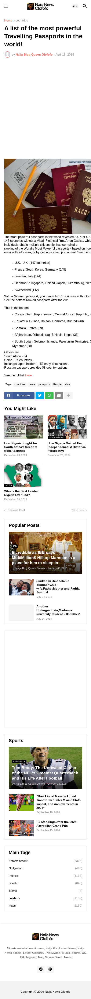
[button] (6, 6)
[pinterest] (50, 969)
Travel (45, 890)
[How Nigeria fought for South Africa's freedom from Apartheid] (23, 427)
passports (44, 384)
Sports (45, 883)
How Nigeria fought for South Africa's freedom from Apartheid (20, 446)
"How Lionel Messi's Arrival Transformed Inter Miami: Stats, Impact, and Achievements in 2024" (58, 801)
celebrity (45, 898)
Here (28, 375)
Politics (45, 875)
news (32, 384)
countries (22, 20)
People (57, 384)
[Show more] (68, 395)
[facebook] (40, 969)
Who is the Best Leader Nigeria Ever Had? (21, 493)
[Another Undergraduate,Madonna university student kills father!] (21, 612)
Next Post (78, 510)
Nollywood (45, 868)
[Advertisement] (45, 108)
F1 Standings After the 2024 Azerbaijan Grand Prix (56, 823)
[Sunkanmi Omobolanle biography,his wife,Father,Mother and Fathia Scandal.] (21, 587)
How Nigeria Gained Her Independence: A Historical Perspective (67, 446)
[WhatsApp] (49, 395)
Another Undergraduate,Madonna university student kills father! (58, 610)
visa (67, 384)
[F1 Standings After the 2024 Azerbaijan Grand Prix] (21, 828)
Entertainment (45, 860)
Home (8, 20)
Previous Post (16, 510)
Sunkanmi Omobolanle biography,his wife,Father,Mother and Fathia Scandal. (58, 586)
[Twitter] (40, 395)
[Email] (59, 395)
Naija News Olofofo (57, 991)
